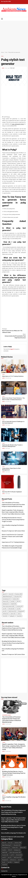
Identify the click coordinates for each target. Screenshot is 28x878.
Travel (19, 616)
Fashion (15, 599)
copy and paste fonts (18, 124)
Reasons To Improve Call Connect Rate (13, 531)
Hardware (6, 603)
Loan (18, 608)
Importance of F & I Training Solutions (14, 366)
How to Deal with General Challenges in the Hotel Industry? (14, 411)
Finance (5, 601)
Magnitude (21, 874)
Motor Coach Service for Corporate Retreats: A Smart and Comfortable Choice (12, 536)
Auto (11, 594)
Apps (5, 594)
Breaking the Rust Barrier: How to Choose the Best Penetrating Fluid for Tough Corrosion (13, 519)
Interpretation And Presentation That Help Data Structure (15, 335)
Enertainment (7, 599)
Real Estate (12, 611)
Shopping (21, 611)
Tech (2, 56)
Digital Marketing (7, 596)
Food (12, 601)
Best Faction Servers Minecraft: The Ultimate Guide (12, 330)
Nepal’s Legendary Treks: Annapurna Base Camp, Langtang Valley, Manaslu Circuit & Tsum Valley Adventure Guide (13, 512)
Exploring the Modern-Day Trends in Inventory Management (14, 435)
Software (5, 613)
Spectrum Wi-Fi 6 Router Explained (14, 481)
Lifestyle (11, 608)
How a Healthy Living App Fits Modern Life (13, 526)
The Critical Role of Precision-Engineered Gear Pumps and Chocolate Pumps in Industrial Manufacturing (13, 504)
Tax (19, 613)
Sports (13, 613)
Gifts (18, 601)
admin (3, 68)
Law (4, 608)
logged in (12, 349)
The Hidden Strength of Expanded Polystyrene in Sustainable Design (12, 547)
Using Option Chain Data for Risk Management (14, 458)
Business (18, 594)
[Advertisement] (14, 35)
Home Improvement (8, 606)
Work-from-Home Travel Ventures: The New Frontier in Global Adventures (14, 388)
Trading (11, 616)
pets (4, 611)
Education (17, 596)
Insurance (19, 606)
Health (13, 603)
